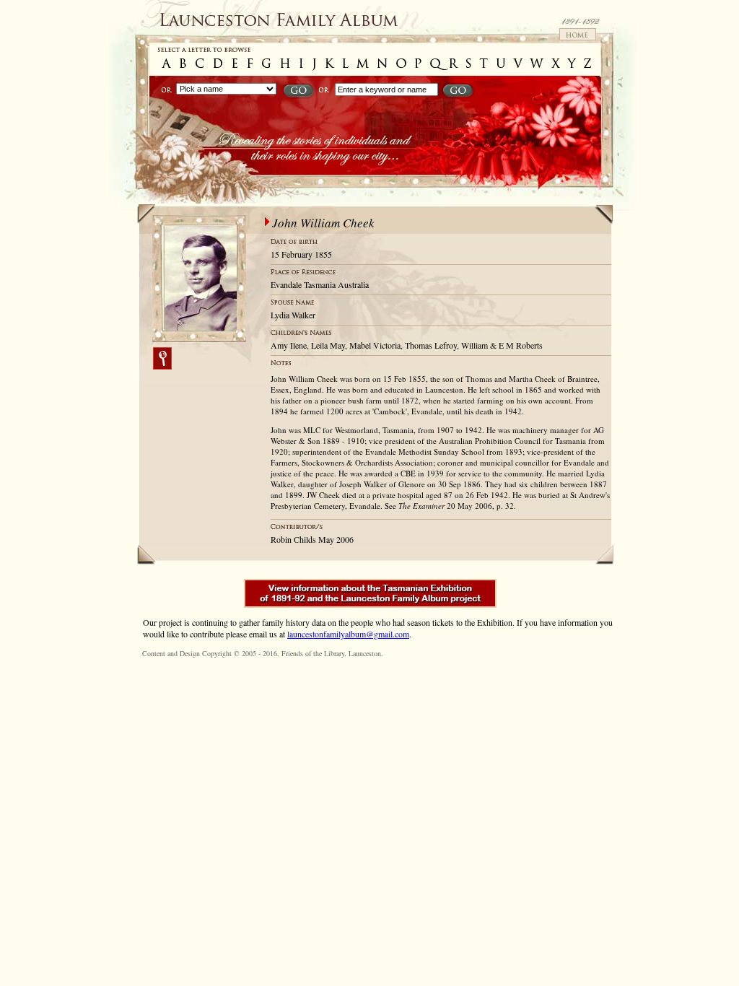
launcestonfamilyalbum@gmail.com (348, 634)
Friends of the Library (312, 653)
